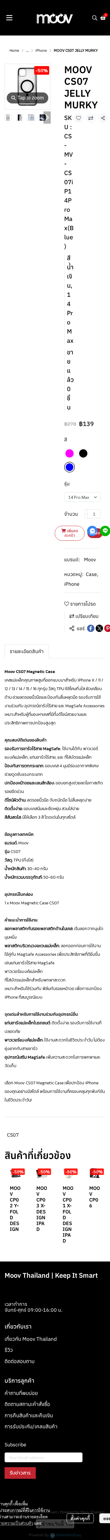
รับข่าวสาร (20, 1473)
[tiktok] (53, 1493)
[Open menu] (9, 18)
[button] (94, 17)
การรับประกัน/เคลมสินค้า (31, 1426)
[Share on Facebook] (90, 628)
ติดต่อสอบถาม (20, 1361)
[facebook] (9, 1493)
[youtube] (31, 1493)
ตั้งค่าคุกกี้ (80, 1518)
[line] (42, 1493)
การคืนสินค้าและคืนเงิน (29, 1415)
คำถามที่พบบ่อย (21, 1393)
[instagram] (20, 1493)
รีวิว (9, 1350)
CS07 (13, 1135)
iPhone (41, 50)
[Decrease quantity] (86, 514)
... (27, 50)
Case (92, 574)
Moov (90, 559)
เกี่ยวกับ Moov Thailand (31, 1339)
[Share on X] (99, 628)
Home (14, 50)
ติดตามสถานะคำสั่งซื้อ (27, 1404)
